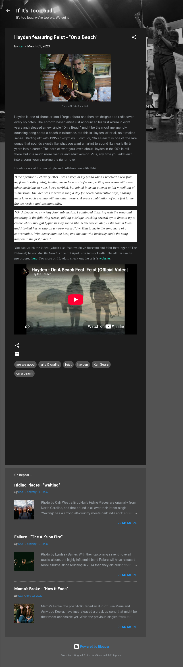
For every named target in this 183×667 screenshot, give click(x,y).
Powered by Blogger (94, 647)
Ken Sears (101, 365)
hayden (82, 365)
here (34, 258)
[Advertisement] (163, 94)
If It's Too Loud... (36, 11)
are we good (25, 365)
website (104, 258)
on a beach (24, 373)
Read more (127, 523)
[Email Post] (17, 356)
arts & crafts (49, 365)
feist (68, 365)
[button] (134, 37)
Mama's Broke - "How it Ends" (41, 588)
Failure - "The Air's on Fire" (38, 537)
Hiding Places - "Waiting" (37, 485)
